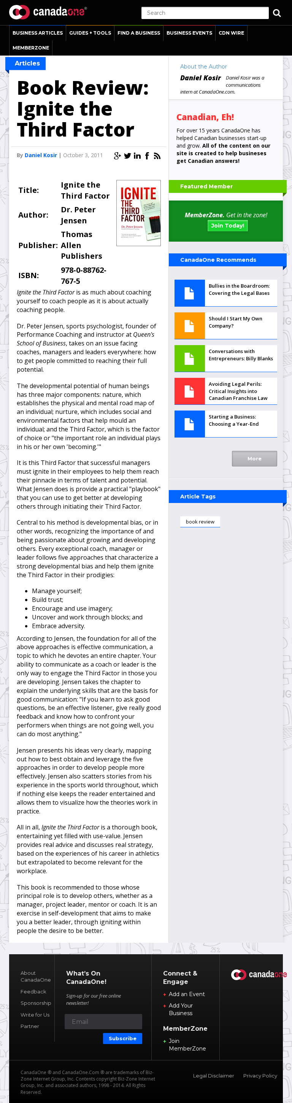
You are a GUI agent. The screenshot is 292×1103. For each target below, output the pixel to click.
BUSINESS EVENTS (189, 33)
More (255, 458)
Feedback (33, 991)
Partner (30, 1026)
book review (200, 521)
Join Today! (227, 225)
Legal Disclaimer (213, 1076)
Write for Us (35, 1015)
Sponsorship (36, 1003)
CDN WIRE (231, 33)
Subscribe (122, 1038)
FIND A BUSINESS (138, 33)
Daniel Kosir (41, 155)
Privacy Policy (260, 1076)
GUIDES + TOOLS (90, 33)
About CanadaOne (36, 976)
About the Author (203, 66)
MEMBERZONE (31, 48)
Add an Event (187, 994)
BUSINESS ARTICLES (38, 33)
